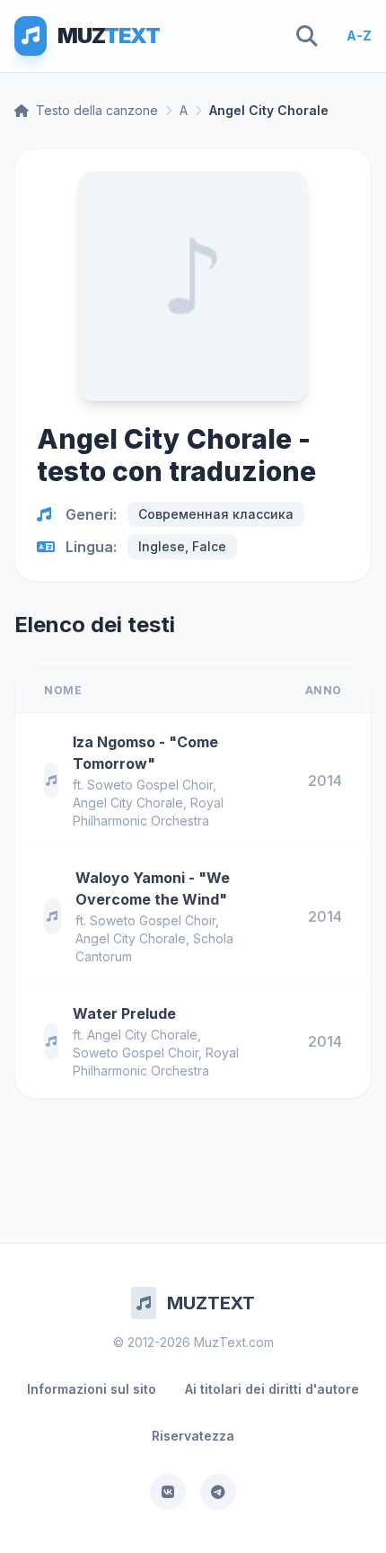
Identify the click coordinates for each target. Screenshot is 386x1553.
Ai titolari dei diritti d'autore (272, 1389)
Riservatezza (193, 1435)
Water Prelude (124, 1013)
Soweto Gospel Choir (150, 784)
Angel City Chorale (128, 802)
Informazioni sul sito (91, 1389)
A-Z (359, 35)
